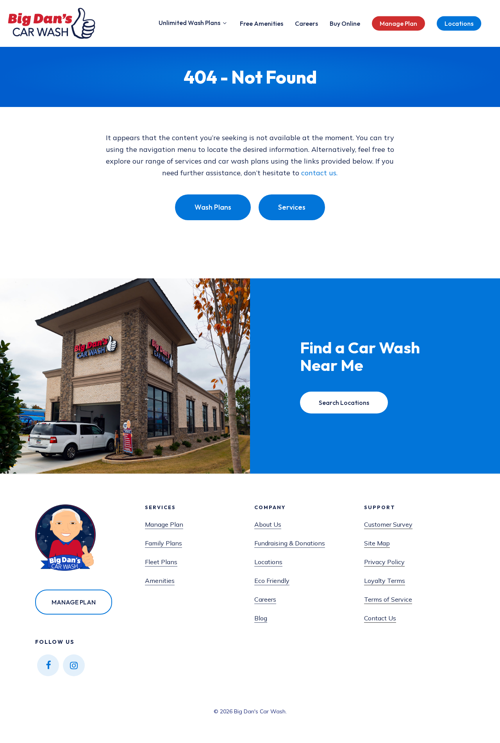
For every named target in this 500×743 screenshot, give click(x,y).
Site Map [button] (377, 543)
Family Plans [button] (163, 543)
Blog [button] (260, 618)
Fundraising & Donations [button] (289, 543)
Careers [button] (265, 599)
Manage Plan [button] (164, 524)
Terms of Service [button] (388, 599)
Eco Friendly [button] (271, 580)
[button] (213, 207)
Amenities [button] (160, 580)
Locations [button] (268, 562)
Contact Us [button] (380, 618)
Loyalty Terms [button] (384, 580)
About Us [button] (267, 524)
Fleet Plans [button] (161, 562)
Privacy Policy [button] (384, 562)
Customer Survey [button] (388, 524)
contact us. (319, 172)
